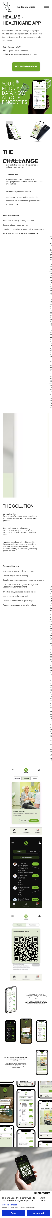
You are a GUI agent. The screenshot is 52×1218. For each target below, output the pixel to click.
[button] (46, 7)
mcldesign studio (26, 7)
